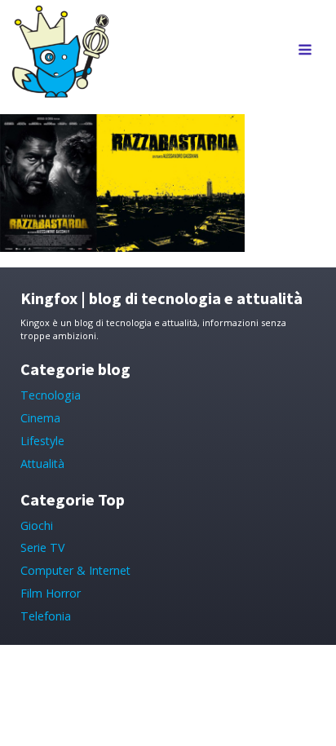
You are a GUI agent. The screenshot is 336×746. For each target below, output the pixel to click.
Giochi (36, 525)
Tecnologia (50, 395)
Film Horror (50, 593)
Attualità (42, 463)
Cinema (40, 418)
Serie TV (42, 547)
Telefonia (45, 616)
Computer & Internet (75, 570)
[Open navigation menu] (305, 51)
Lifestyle (42, 440)
